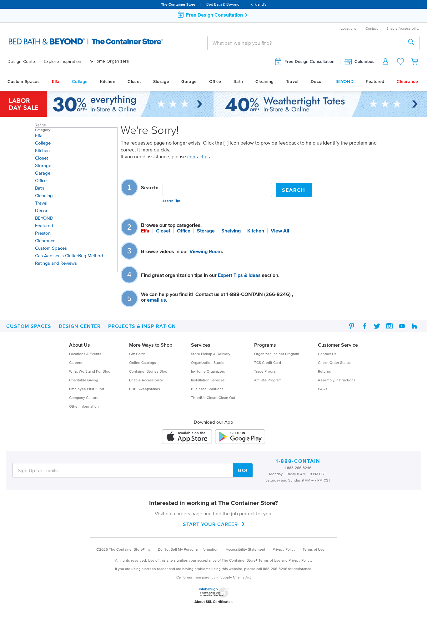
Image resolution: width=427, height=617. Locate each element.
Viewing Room (205, 251)
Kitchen (107, 81)
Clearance (407, 81)
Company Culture (83, 397)
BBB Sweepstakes (144, 389)
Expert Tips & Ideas (239, 275)
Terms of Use (313, 549)
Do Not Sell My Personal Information (188, 549)
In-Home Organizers (108, 61)
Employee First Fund (86, 389)
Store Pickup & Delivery (210, 354)
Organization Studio (207, 362)
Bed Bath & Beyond (222, 4)
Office (215, 81)
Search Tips (171, 200)
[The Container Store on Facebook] (364, 326)
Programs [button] (265, 345)
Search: (149, 187)
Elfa (55, 81)
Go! (243, 470)
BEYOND (344, 81)
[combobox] (305, 43)
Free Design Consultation (309, 61)
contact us (198, 156)
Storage (161, 81)
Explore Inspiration (63, 61)
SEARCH (293, 190)
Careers (75, 362)
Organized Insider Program (276, 354)
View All (280, 230)
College (80, 81)
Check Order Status (334, 362)
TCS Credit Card (267, 362)
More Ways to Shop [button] (150, 345)
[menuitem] (26, 61)
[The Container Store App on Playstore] (240, 436)
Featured (375, 81)
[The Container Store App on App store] (187, 436)
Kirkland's (258, 4)
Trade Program (266, 371)
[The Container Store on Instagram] (389, 326)
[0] (415, 61)
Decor (317, 81)
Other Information (84, 406)
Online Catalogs (142, 362)
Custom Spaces (24, 81)
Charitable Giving (83, 380)
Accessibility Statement (245, 549)
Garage (189, 81)
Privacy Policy (284, 549)
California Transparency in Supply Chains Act (213, 577)
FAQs (322, 389)
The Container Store (178, 4)
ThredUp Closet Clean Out (213, 397)
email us (156, 300)
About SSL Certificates (213, 601)
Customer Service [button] (338, 345)
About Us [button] (79, 345)
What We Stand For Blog (89, 371)
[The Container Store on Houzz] (414, 326)
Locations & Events (85, 354)
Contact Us (327, 354)
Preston (43, 233)
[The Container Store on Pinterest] (352, 326)
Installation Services (208, 380)
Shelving (231, 230)
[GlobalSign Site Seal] (214, 591)
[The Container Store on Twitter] (377, 326)
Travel (292, 81)
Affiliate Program (268, 380)
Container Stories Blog (148, 371)
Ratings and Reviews (56, 263)
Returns (324, 371)
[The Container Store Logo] (69, 42)
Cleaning (264, 81)
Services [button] (200, 345)
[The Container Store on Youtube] (402, 326)
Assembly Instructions (336, 380)
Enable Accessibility (146, 380)
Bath (238, 81)
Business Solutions (207, 389)
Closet (134, 81)
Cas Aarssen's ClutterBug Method (69, 255)
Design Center (22, 61)
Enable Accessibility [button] (402, 28)
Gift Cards (137, 354)
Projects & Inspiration (142, 326)
